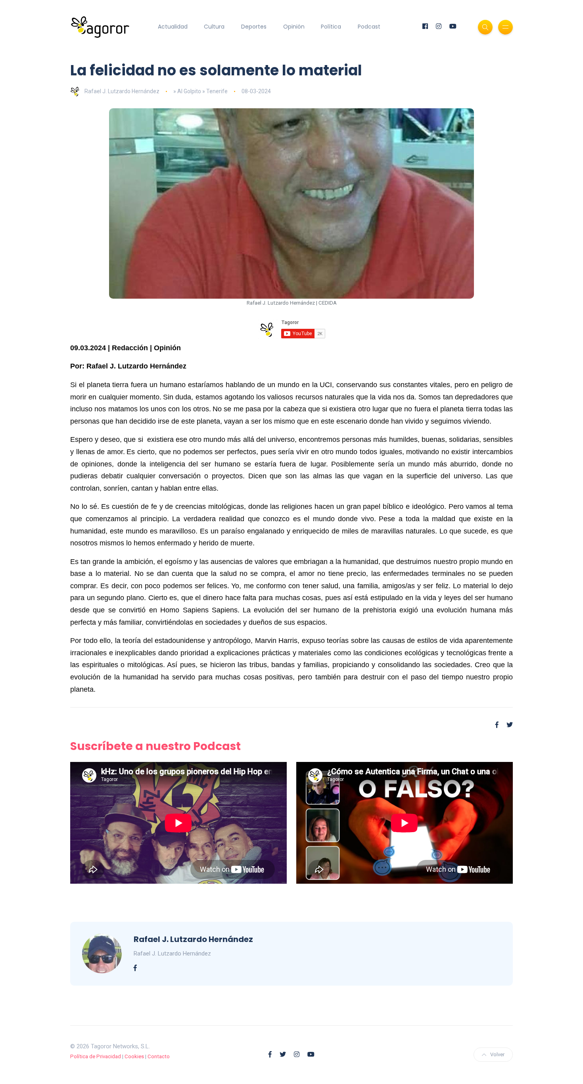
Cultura (214, 27)
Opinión (294, 27)
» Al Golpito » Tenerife (200, 91)
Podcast (369, 27)
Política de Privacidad (95, 1056)
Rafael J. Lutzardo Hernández (121, 91)
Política (331, 27)
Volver (497, 1054)
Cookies (134, 1056)
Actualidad (173, 27)
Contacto (159, 1056)
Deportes (254, 27)
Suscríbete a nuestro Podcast (155, 746)
